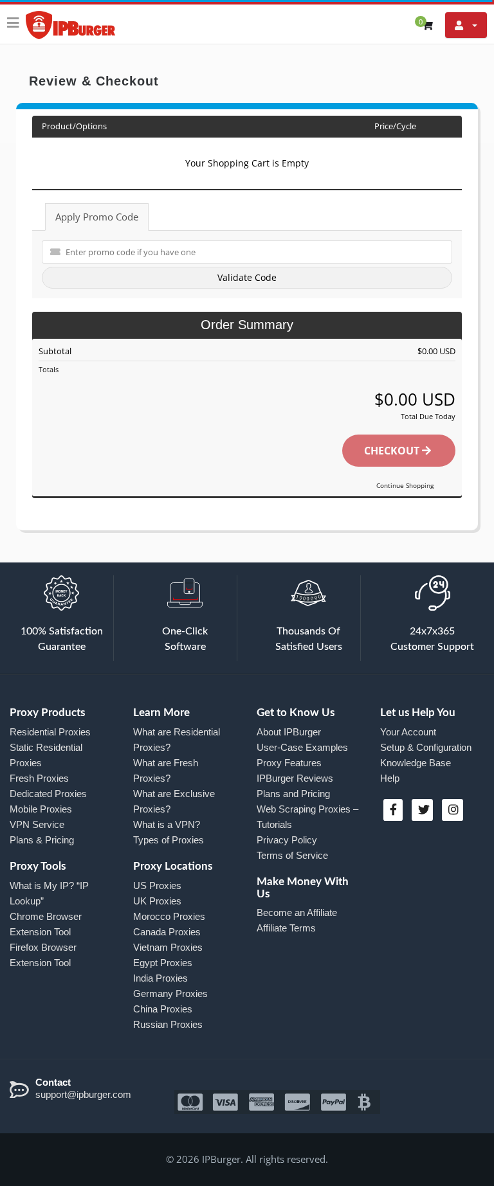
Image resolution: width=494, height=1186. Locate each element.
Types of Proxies (168, 839)
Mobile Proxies (41, 809)
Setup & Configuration (425, 747)
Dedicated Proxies (48, 793)
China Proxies (162, 1008)
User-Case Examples (302, 747)
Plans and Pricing (293, 793)
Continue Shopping (405, 485)
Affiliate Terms (286, 927)
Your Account (408, 731)
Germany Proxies (170, 993)
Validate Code (247, 277)
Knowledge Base (415, 762)
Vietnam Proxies (168, 947)
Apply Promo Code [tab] (96, 216)
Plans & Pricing (42, 839)
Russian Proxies (168, 1024)
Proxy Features (289, 762)
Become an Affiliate (297, 912)
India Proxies (160, 978)
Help (389, 778)
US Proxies (157, 885)
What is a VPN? (166, 824)
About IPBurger (289, 731)
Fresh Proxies (39, 778)
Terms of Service (292, 855)
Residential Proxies (50, 731)
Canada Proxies (167, 931)
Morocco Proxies (169, 916)
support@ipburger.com (83, 1094)
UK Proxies (157, 900)
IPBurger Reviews (295, 778)
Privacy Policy (287, 839)
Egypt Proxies (162, 962)
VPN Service (37, 824)
